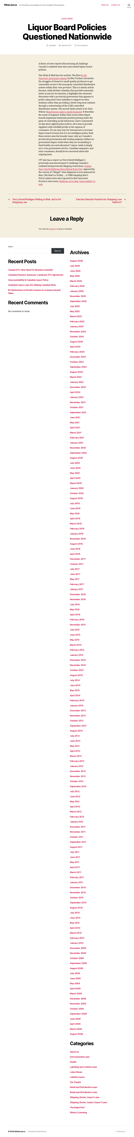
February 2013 (77, 761)
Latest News (67, 18)
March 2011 (75, 872)
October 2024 (77, 336)
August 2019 (76, 498)
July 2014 (75, 680)
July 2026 (75, 266)
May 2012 (74, 801)
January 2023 (76, 382)
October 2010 (76, 897)
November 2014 (78, 665)
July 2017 (75, 569)
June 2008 (75, 1019)
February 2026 (77, 286)
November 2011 (77, 832)
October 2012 (76, 781)
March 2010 (76, 933)
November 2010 (78, 892)
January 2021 (76, 443)
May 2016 (75, 609)
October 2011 (76, 837)
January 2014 (76, 705)
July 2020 (75, 463)
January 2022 (76, 397)
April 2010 (75, 928)
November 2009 (78, 953)
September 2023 (78, 367)
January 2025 (76, 326)
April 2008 (75, 1024)
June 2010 (75, 918)
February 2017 (77, 584)
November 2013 (78, 715)
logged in (52, 229)
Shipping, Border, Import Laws (84, 1097)
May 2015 (74, 640)
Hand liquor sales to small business (64, 112)
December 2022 (78, 387)
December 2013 (78, 710)
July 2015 (75, 630)
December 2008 (78, 998)
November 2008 (78, 1003)
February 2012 (77, 817)
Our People (75, 1082)
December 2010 (78, 887)
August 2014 (76, 675)
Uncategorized (77, 1107)
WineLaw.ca (10, 5)
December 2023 (78, 357)
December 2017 (78, 559)
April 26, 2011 (67, 45)
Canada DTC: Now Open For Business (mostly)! (30, 270)
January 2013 (76, 766)
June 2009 (75, 978)
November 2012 (78, 776)
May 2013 (74, 746)
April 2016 (75, 614)
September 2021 (78, 412)
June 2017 (75, 574)
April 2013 (75, 751)
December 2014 (78, 660)
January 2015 (76, 655)
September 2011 (78, 842)
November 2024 (78, 331)
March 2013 (75, 756)
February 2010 (77, 938)
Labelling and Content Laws (83, 1067)
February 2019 (77, 528)
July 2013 (75, 736)
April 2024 (75, 347)
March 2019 (76, 523)
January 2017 (76, 589)
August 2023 (76, 372)
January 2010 (76, 943)
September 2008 (78, 1014)
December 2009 (78, 948)
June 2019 (75, 508)
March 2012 (75, 811)
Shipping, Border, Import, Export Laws (88, 1102)
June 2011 (75, 857)
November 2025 (78, 296)
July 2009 (75, 973)
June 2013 (75, 741)
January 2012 (76, 822)
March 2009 (76, 993)
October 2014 (76, 670)
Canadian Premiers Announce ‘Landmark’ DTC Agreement (35, 275)
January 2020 (77, 488)
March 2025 (76, 316)
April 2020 (75, 478)
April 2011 (75, 867)
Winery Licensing (78, 1112)
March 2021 (75, 432)
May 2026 (75, 276)
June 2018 (75, 549)
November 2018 (78, 539)
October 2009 (77, 958)
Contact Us (115, 5)
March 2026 (76, 281)
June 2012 (75, 796)
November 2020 (78, 448)
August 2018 (76, 544)
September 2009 (78, 963)
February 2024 (77, 352)
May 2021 (74, 422)
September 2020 (78, 453)
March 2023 (76, 377)
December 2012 (78, 771)
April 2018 (75, 554)
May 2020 (75, 473)
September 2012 (78, 786)
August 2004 (76, 1034)
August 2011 (76, 847)
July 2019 (75, 503)
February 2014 (77, 700)
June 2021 (75, 417)
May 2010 (75, 923)
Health (73, 1062)
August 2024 (76, 342)
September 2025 (78, 301)
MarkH (53, 45)
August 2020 (76, 458)
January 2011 (76, 882)
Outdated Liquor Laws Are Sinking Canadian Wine (32, 285)
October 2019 (76, 493)
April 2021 (75, 427)
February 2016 (77, 619)
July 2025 (75, 306)
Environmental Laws (80, 1057)
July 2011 (74, 852)
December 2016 (78, 594)
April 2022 (75, 392)
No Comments (82, 45)
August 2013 (76, 731)
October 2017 (76, 564)
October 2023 (77, 362)
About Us (105, 5)
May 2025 (75, 311)
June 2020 (75, 468)
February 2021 (77, 437)
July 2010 (75, 913)
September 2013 (78, 726)
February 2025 (77, 321)
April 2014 (75, 695)
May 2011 (74, 862)
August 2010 (76, 907)
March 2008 (76, 1029)
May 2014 (75, 690)
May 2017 (74, 579)
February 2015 (77, 650)
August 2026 (76, 261)
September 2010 (78, 902)
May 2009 (75, 983)
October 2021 (76, 407)
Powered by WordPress (37, 1131)
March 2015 (75, 645)
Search (10, 247)
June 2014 (75, 685)
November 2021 (78, 402)
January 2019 (76, 534)
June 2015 (75, 635)
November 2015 (78, 625)
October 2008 (77, 1009)
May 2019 (75, 513)
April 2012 (75, 806)
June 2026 (75, 271)
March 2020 (76, 483)
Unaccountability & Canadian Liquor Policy (28, 280)
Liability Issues (77, 1077)
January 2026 (77, 291)
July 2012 (75, 791)
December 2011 (77, 827)
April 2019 (75, 518)
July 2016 (75, 604)
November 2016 (78, 599)
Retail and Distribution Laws (83, 1087)
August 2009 (76, 968)
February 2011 (77, 877)
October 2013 (76, 720)
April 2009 (75, 988)
